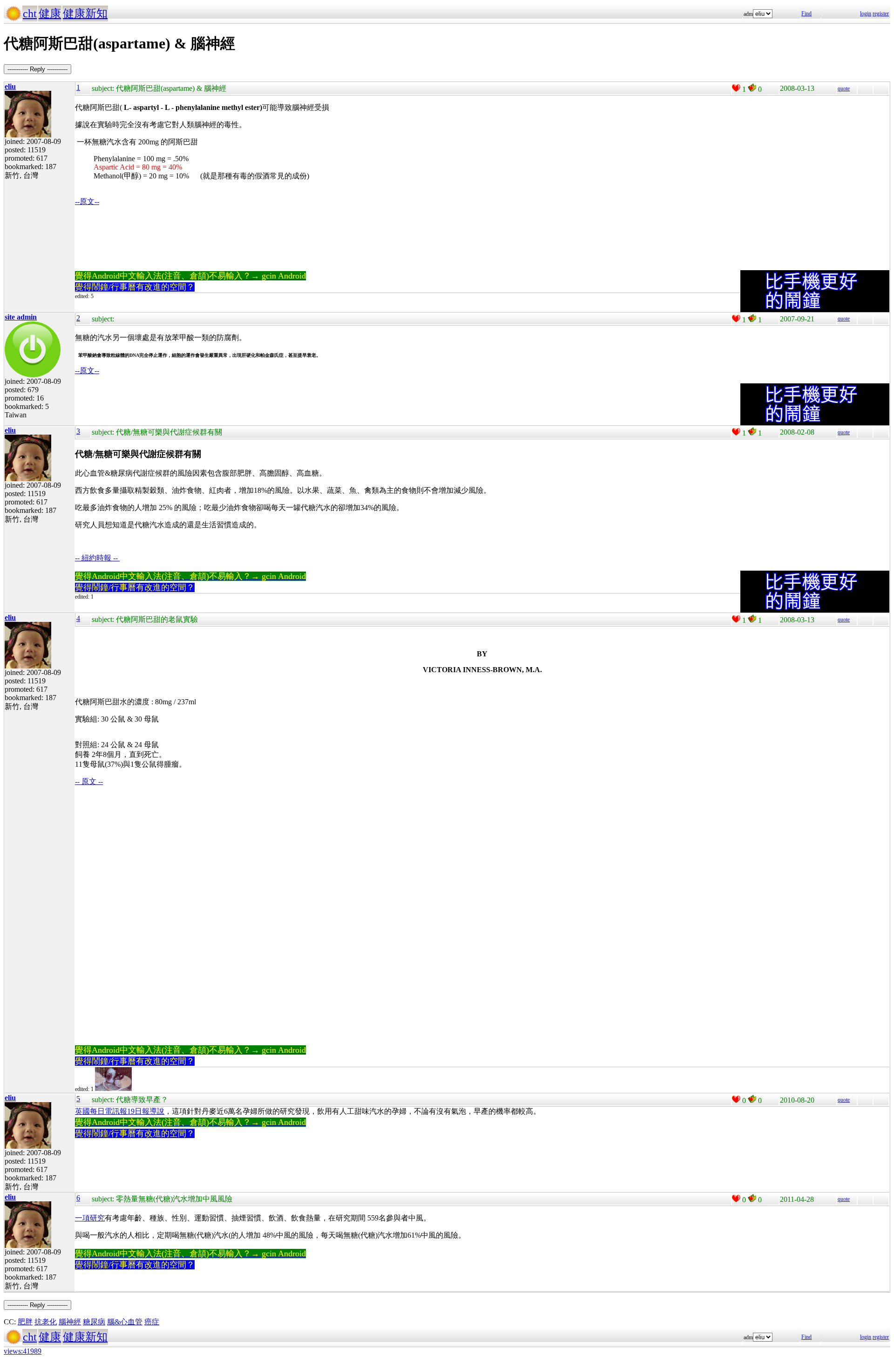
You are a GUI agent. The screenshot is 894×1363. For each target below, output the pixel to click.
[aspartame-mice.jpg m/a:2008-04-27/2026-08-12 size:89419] (113, 1089)
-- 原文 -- (89, 781)
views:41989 (22, 1351)
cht (30, 13)
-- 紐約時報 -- (97, 558)
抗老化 (45, 1322)
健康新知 (85, 13)
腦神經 (70, 1322)
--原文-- (87, 201)
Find (806, 13)
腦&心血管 (124, 1322)
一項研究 (90, 1218)
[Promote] (736, 88)
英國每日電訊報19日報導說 (119, 1111)
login (865, 13)
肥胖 (25, 1322)
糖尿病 (94, 1322)
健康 (50, 13)
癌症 (151, 1322)
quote (844, 88)
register (881, 13)
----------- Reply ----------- (37, 69)
